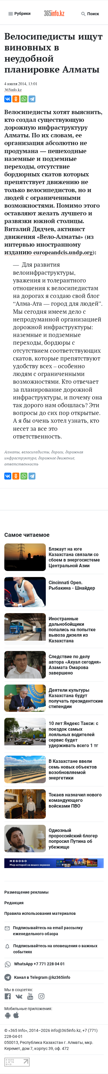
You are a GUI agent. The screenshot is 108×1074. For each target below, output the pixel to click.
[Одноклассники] (15, 98)
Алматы (12, 452)
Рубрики (22, 13)
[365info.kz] (54, 13)
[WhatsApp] (23, 98)
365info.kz (13, 89)
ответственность (21, 464)
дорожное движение (56, 458)
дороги (57, 452)
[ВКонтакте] (7, 98)
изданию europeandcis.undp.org (48, 252)
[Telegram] (32, 98)
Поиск (92, 13)
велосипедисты (35, 452)
